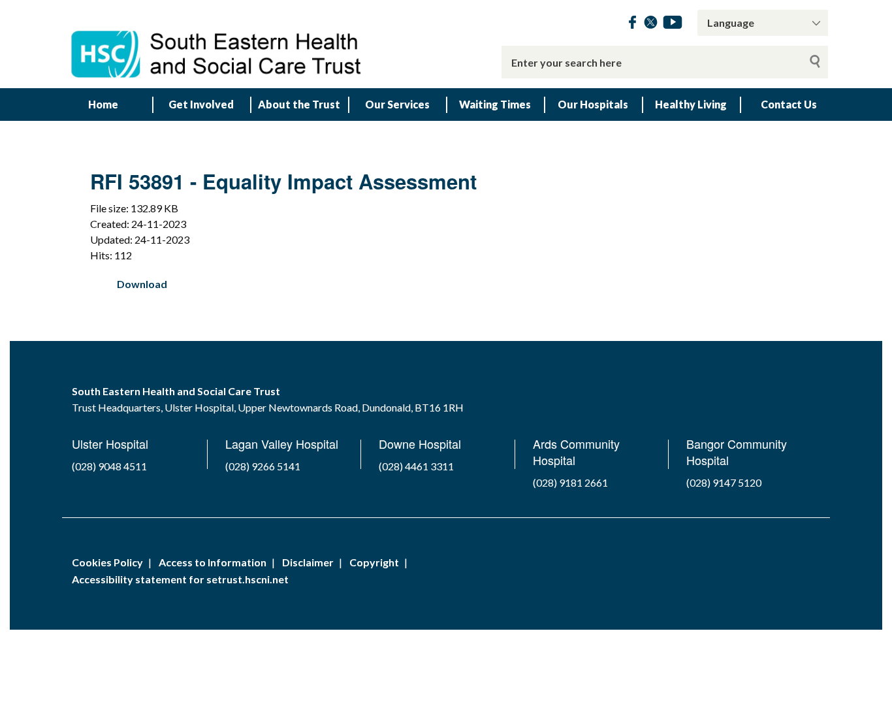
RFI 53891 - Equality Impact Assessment (283, 181)
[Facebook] (632, 24)
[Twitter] (651, 24)
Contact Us (789, 104)
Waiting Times (495, 104)
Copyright (374, 562)
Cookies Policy (107, 562)
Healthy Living (691, 104)
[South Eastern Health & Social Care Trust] (217, 44)
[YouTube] (672, 24)
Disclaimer (308, 562)
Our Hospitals (593, 104)
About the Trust (299, 104)
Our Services (397, 104)
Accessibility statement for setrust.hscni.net (180, 579)
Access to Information (212, 562)
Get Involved (201, 104)
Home (103, 104)
